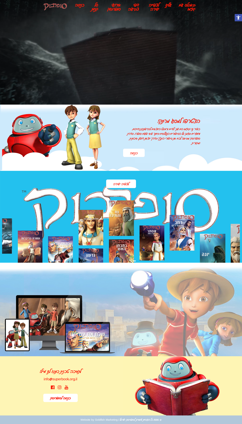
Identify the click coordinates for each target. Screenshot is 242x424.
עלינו (169, 4)
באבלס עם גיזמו (187, 6)
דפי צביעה (133, 6)
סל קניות (95, 6)
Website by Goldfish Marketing (99, 419)
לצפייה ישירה (154, 6)
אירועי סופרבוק (114, 6)
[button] (238, 17)
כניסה (79, 4)
